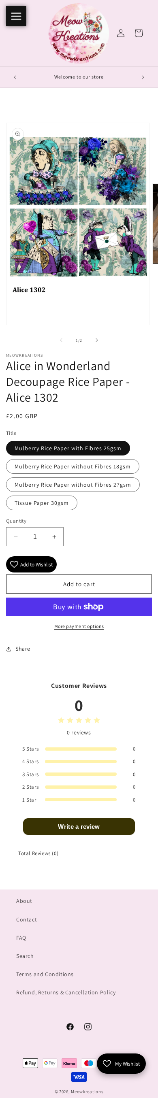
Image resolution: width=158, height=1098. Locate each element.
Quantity (16, 520)
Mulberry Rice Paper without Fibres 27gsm (73, 484)
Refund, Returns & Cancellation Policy (65, 992)
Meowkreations (87, 1091)
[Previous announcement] (15, 77)
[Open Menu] (16, 16)
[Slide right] (97, 340)
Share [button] (22, 648)
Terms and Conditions (45, 974)
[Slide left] (61, 340)
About (24, 900)
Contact (26, 919)
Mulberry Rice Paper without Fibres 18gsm (73, 466)
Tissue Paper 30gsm (42, 502)
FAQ (21, 937)
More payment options (79, 626)
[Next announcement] (143, 77)
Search (25, 956)
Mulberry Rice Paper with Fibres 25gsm (68, 448)
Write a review (79, 826)
